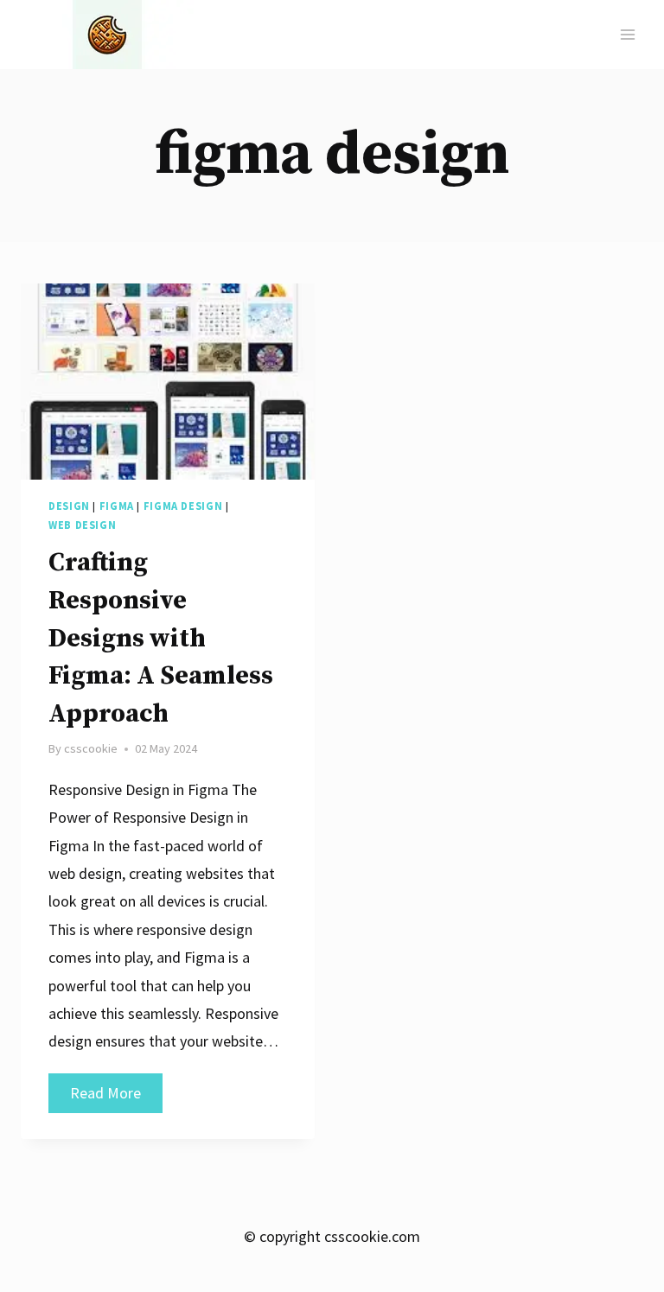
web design (82, 525)
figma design (183, 506)
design (69, 506)
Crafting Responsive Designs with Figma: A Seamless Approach (160, 638)
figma (116, 506)
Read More (116, 1097)
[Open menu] (627, 34)
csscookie (91, 748)
